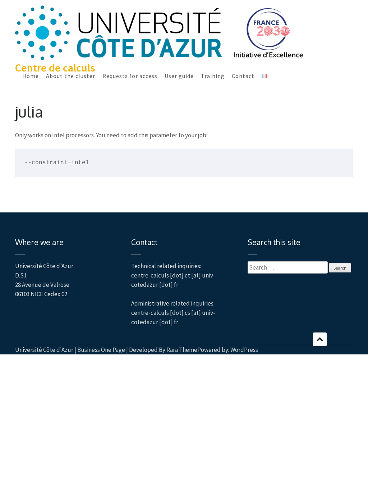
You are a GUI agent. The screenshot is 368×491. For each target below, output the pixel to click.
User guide (179, 75)
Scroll (320, 339)
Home (30, 75)
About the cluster (70, 75)
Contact (243, 75)
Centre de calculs (55, 67)
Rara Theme (181, 350)
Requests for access (129, 75)
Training (213, 75)
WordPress (244, 350)
